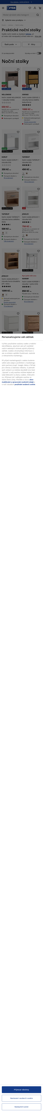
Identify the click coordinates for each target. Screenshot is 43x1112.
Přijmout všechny (21, 1090)
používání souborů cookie (25, 384)
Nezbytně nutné (21, 1107)
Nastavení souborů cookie (21, 1098)
